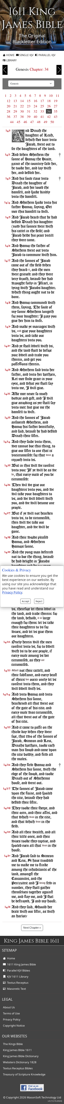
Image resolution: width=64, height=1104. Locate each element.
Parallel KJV (47, 55)
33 (42, 111)
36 (8, 116)
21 (15, 106)
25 (42, 106)
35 (56, 111)
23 (29, 106)
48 (39, 122)
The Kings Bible (13, 1044)
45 (18, 122)
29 (15, 111)
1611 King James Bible (21, 964)
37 (15, 116)
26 (49, 106)
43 (56, 116)
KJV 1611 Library (17, 976)
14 (22, 100)
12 (8, 100)
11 (58, 95)
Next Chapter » (32, 927)
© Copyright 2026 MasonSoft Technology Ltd (32, 1097)
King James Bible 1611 (17, 1050)
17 (42, 100)
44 (12, 122)
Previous (5, 70)
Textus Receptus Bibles (18, 1068)
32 (35, 111)
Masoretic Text (16, 989)
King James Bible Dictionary (21, 1056)
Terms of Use (11, 1013)
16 (35, 100)
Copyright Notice (14, 1025)
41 (42, 116)
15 (29, 100)
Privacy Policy (11, 1019)
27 (56, 106)
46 (25, 122)
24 (35, 106)
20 (8, 106)
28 (8, 111)
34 (49, 111)
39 (29, 116)
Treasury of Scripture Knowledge (24, 1074)
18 (49, 100)
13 (15, 100)
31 (29, 111)
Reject (39, 601)
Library (11, 60)
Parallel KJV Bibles (18, 970)
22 (22, 106)
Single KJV (26, 55)
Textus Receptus (17, 982)
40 (35, 116)
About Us (9, 1007)
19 (56, 100)
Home (9, 55)
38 (22, 116)
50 (52, 122)
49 (45, 122)
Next (59, 70)
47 (32, 122)
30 (22, 111)
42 (49, 116)
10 (51, 95)
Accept (25, 601)
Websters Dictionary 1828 (19, 1062)
